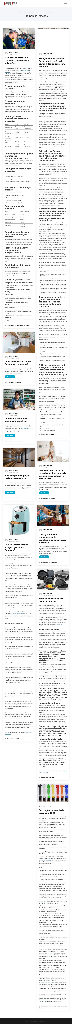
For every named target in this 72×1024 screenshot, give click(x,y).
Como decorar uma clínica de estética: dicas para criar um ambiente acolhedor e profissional (53, 474)
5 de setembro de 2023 (14, 358)
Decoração (18, 382)
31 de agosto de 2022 (48, 807)
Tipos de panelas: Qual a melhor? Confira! (51, 600)
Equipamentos (19, 325)
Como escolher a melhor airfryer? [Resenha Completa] (17, 547)
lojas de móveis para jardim (47, 982)
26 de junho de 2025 (13, 54)
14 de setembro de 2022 (14, 541)
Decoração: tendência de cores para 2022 (51, 811)
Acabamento (53, 1006)
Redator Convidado (13, 52)
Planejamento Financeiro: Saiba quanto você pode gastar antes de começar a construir (52, 62)
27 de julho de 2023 (13, 415)
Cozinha (52, 777)
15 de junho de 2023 (13, 472)
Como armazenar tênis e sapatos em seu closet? (17, 420)
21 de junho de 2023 (47, 531)
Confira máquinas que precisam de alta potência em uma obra (38, 12)
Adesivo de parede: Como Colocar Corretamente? (18, 363)
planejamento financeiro (47, 91)
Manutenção (27, 325)
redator (44, 805)
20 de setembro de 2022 (48, 595)
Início (21, 12)
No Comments (10, 325)
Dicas (17, 498)
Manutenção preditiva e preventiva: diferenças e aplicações (17, 60)
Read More (10, 376)
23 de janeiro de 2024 (47, 55)
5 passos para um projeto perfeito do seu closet (17, 477)
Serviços (52, 434)
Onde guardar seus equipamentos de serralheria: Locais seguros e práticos (52, 538)
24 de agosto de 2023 (48, 467)
